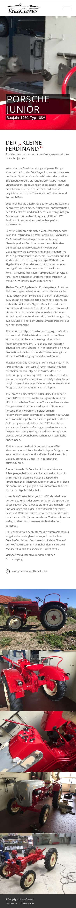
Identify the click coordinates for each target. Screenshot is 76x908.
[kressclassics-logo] (31, 8)
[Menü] (65, 8)
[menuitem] (65, 8)
